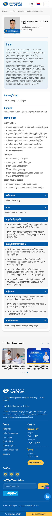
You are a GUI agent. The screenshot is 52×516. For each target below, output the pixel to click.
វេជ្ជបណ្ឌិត (12, 11)
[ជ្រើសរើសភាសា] (39, 3)
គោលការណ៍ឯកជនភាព (10, 450)
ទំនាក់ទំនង (6, 454)
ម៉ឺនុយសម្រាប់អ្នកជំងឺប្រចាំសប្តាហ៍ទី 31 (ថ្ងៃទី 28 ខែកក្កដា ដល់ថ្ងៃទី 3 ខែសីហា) (26, 367)
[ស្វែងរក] (32, 4)
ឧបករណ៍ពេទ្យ (7, 437)
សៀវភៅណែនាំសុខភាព (10, 433)
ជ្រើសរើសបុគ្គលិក (9, 446)
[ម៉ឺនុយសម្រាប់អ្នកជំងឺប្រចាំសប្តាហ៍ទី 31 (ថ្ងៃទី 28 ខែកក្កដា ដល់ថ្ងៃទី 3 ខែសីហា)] (26, 356)
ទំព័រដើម (4, 11)
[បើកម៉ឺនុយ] (46, 4)
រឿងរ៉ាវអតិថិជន (8, 441)
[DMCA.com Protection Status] (10, 493)
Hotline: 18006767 (35, 463)
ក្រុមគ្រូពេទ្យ (7, 429)
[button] (48, 343)
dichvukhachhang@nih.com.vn (19, 406)
